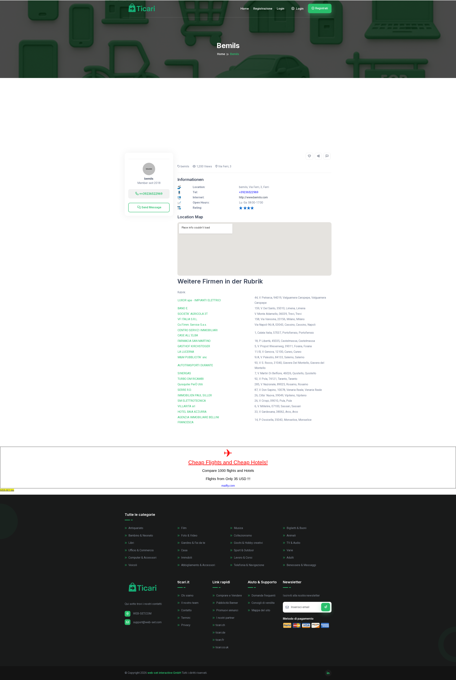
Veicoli (132, 565)
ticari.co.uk (222, 647)
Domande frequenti (263, 595)
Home (244, 8)
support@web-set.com (147, 622)
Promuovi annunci (227, 610)
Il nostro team (189, 603)
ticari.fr (220, 640)
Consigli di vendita (262, 603)
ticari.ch (220, 625)
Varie (289, 550)
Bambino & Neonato (140, 535)
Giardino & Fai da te (192, 542)
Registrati (321, 8)
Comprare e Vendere (229, 595)
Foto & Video (188, 535)
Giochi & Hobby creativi (248, 542)
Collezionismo (242, 535)
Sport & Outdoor (243, 550)
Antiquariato (135, 528)
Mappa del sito (260, 610)
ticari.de (220, 632)
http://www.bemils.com (253, 197)
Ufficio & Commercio (141, 550)
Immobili (186, 557)
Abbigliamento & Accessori (197, 565)
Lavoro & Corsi (242, 557)
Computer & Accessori (142, 557)
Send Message (151, 207)
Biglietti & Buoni (296, 528)
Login (280, 8)
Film (183, 528)
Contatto (186, 610)
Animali (291, 535)
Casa (183, 550)
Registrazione (262, 8)
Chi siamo (186, 595)
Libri (131, 542)
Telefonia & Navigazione (248, 565)
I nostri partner (225, 617)
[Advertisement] (228, 105)
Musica (238, 528)
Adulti (290, 557)
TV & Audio (293, 542)
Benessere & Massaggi (301, 565)
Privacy (185, 625)
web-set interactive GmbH (164, 672)
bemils (148, 178)
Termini (185, 617)
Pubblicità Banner (227, 603)
